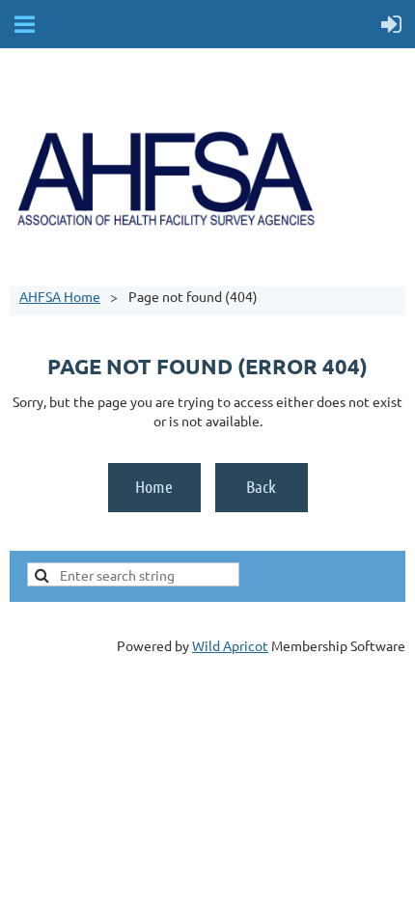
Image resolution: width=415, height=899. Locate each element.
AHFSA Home (59, 296)
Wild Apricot (230, 645)
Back (261, 486)
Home (154, 486)
